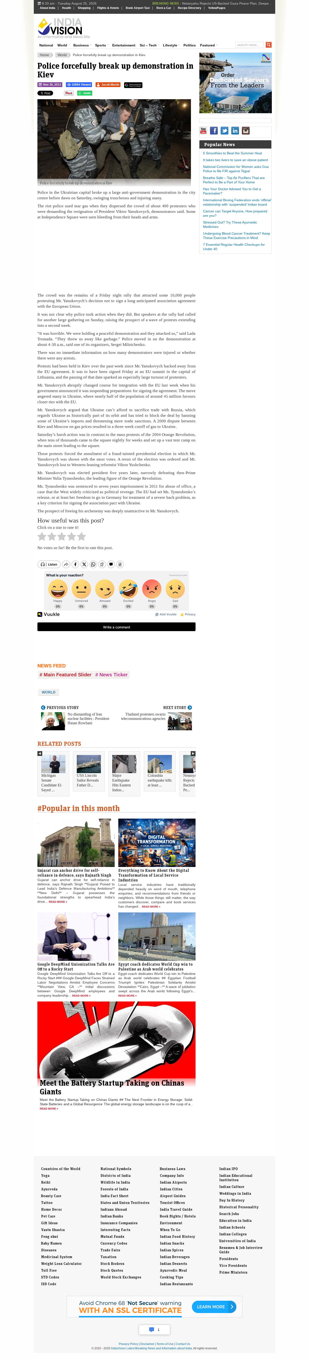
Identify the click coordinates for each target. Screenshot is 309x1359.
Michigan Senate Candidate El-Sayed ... (51, 782)
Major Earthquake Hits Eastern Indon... (121, 782)
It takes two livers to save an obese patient (235, 160)
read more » (58, 901)
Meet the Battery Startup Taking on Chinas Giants (112, 1087)
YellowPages (216, 8)
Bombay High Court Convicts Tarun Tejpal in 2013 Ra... (230, 3)
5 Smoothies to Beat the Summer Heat (232, 153)
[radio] (41, 538)
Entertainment (123, 45)
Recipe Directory (189, 8)
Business (81, 45)
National (46, 45)
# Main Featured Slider (65, 674)
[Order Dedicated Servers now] (235, 112)
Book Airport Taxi (138, 8)
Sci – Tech (148, 45)
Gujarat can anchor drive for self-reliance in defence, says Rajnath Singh (74, 873)
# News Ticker (111, 674)
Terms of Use (165, 1344)
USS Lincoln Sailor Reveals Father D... (88, 780)
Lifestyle (170, 45)
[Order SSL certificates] (154, 1316)
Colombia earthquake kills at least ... (160, 780)
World (62, 45)
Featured (207, 45)
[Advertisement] (187, 27)
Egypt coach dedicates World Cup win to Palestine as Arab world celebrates (155, 966)
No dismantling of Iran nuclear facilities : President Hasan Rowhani (88, 718)
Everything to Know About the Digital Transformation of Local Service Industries (153, 875)
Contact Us (183, 1344)
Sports (100, 45)
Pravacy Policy (128, 1344)
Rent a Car (163, 8)
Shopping (84, 8)
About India (47, 8)
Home (44, 55)
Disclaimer (147, 1344)
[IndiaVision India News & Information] (63, 27)
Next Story (174, 707)
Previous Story (63, 707)
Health (66, 8)
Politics (189, 45)
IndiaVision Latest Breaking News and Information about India (151, 1348)
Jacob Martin (110, 84)
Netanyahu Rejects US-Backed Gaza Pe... (193, 782)
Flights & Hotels (108, 8)
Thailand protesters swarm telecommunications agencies (143, 716)
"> (94, 94)
